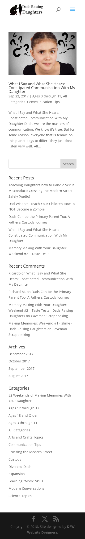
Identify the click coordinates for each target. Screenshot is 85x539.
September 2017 (21, 368)
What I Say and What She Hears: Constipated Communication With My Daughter (41, 87)
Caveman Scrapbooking (49, 316)
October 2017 (19, 361)
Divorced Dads (19, 466)
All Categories (19, 430)
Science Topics (20, 495)
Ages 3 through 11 (46, 96)
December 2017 (20, 354)
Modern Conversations (26, 488)
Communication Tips (43, 102)
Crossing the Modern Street (30, 452)
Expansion (16, 473)
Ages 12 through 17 (23, 408)
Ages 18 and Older (23, 415)
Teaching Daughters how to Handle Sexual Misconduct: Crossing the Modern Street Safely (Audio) (42, 191)
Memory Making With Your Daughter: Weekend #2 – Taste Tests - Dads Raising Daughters (40, 310)
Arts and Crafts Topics (25, 437)
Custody (14, 459)
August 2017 (18, 376)
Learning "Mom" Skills (25, 481)
